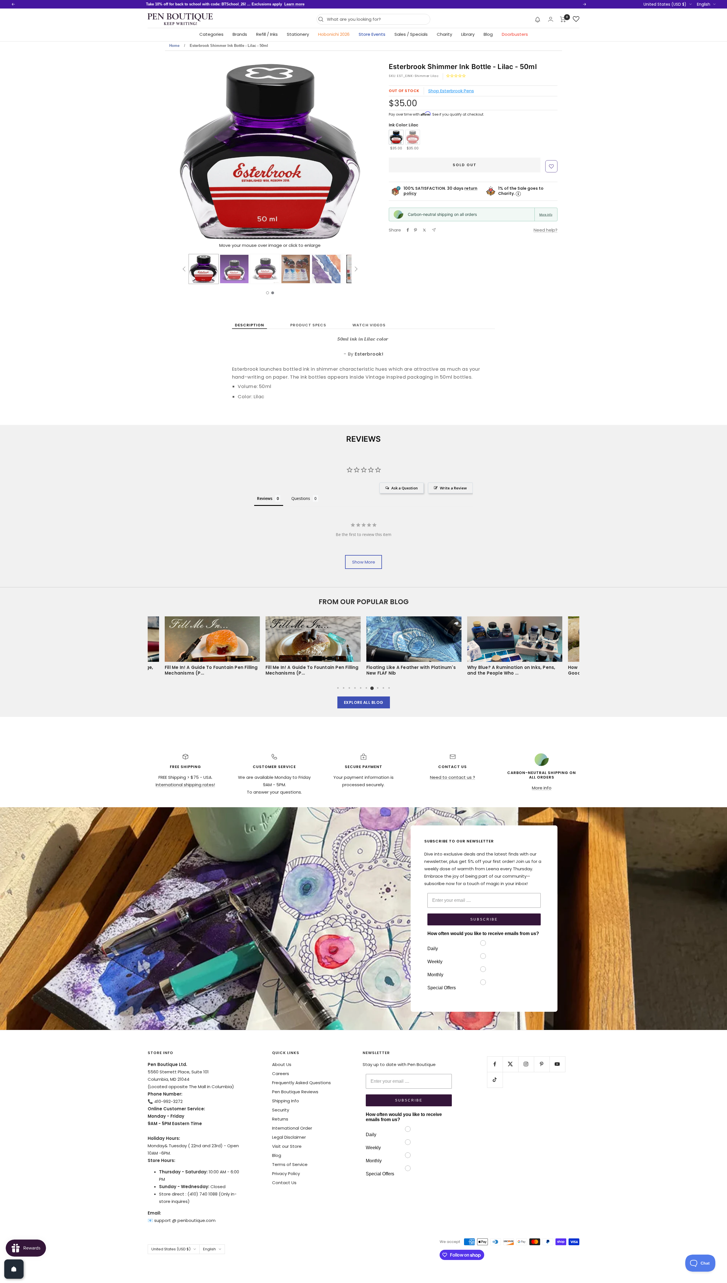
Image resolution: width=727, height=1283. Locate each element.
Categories (211, 34)
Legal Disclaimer (289, 1137)
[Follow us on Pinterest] (542, 1064)
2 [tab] (343, 688)
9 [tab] (383, 688)
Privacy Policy (286, 1173)
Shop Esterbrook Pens (451, 91)
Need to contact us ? (452, 777)
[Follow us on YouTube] (557, 1064)
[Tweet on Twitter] (424, 230)
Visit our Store (287, 1146)
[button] (537, 19)
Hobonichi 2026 (334, 34)
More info (545, 214)
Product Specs (308, 325)
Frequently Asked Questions (301, 1083)
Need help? (545, 230)
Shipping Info (285, 1101)
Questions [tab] (300, 498)
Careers (280, 1074)
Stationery (298, 34)
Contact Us (284, 1183)
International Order (292, 1128)
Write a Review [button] (453, 488)
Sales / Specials (411, 34)
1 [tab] (338, 688)
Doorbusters (515, 34)
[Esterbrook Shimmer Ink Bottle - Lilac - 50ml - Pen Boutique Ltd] (204, 269)
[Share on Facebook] (408, 230)
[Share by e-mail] (434, 230)
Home (174, 45)
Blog (488, 34)
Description (249, 325)
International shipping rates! (185, 785)
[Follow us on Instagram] (526, 1064)
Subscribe (484, 919)
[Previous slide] (185, 152)
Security (280, 1110)
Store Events (372, 34)
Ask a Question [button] (404, 488)
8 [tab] (378, 688)
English (703, 4)
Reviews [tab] (264, 498)
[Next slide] (354, 152)
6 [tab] (366, 688)
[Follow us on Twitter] (510, 1064)
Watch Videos (369, 325)
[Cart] (563, 19)
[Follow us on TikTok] (495, 1080)
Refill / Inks (267, 34)
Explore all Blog (363, 702)
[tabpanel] (413, 647)
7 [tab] (372, 688)
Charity (444, 34)
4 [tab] (355, 688)
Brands (240, 34)
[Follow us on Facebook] (495, 1064)
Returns (280, 1119)
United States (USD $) (665, 4)
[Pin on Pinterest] (415, 230)
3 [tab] (349, 688)
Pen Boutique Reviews (295, 1092)
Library (468, 34)
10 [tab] (389, 688)
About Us (281, 1064)
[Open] (14, 1269)
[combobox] (377, 19)
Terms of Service (290, 1164)
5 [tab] (361, 688)
